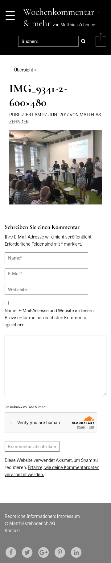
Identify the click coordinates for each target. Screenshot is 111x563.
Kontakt (12, 530)
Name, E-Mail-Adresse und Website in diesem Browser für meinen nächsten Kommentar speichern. (49, 317)
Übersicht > (25, 69)
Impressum (68, 516)
